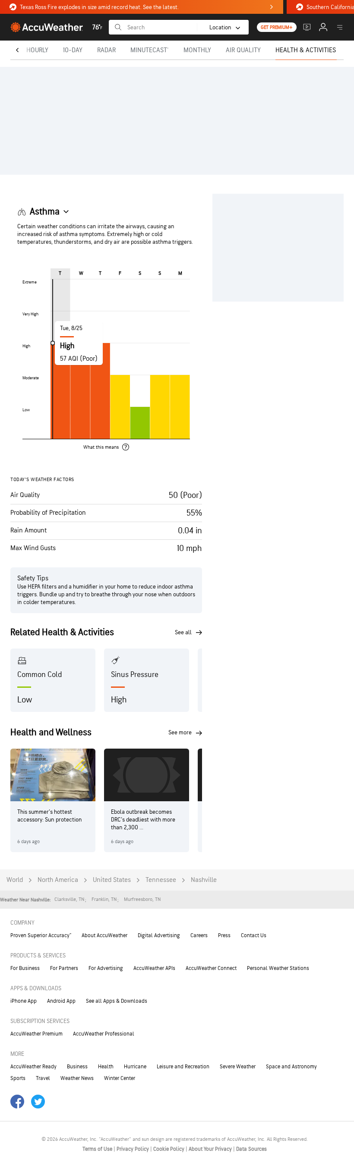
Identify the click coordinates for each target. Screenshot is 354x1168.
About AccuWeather (104, 935)
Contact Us (253, 935)
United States (112, 880)
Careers (199, 935)
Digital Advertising (159, 935)
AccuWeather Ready (33, 1066)
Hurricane (135, 1066)
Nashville (204, 880)
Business (77, 1066)
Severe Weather (238, 1066)
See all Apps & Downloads (116, 1001)
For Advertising (105, 968)
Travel (43, 1078)
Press (224, 935)
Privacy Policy (133, 1149)
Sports (17, 1078)
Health (106, 1066)
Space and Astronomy (291, 1066)
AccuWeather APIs (154, 968)
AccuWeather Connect (211, 968)
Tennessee (160, 880)
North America (58, 880)
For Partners (64, 968)
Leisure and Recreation (183, 1066)
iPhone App (23, 1001)
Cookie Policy (169, 1149)
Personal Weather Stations (278, 968)
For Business (25, 968)
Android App (61, 1001)
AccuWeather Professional (103, 1033)
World (14, 880)
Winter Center (119, 1078)
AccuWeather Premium (36, 1033)
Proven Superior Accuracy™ (40, 935)
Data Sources (251, 1149)
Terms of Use (98, 1149)
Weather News (77, 1078)
